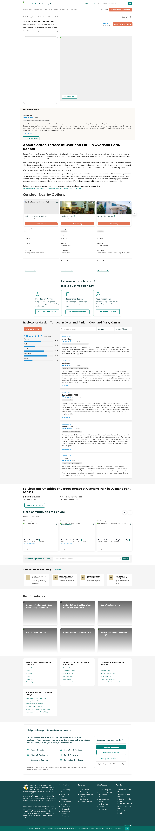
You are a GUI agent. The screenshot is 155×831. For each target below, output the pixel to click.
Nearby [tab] (25, 516)
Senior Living (27, 17)
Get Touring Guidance (107, 311)
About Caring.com (105, 790)
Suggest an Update (111, 747)
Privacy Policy (66, 809)
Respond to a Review (111, 752)
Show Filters (121, 329)
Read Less (58, 569)
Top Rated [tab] (35, 516)
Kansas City (29, 679)
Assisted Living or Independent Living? (114, 633)
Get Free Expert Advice (47, 311)
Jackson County (68, 673)
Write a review (33, 329)
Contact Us (102, 809)
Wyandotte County (69, 671)
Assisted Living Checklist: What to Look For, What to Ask (77, 606)
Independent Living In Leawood (36, 698)
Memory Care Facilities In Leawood (37, 701)
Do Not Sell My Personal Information (66, 814)
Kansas (34, 17)
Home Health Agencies (107, 679)
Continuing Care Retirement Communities (113, 682)
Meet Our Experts (105, 792)
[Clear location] (120, 558)
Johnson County (68, 668)
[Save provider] (130, 16)
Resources (64, 799)
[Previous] (124, 512)
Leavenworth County (69, 682)
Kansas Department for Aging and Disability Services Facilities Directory (52, 188)
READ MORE (27, 134)
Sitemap (64, 804)
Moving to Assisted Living (37, 632)
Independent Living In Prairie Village (37, 712)
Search (125, 559)
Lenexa (28, 671)
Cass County (67, 679)
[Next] (130, 512)
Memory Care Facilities (107, 673)
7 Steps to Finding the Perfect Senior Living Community (39, 606)
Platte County (67, 676)
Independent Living (106, 676)
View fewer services (35, 505)
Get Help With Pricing (122, 24)
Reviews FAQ (103, 804)
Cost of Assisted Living (110, 605)
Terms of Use (40, 815)
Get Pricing (41, 224)
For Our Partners (86, 801)
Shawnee (29, 673)
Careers (101, 806)
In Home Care (104, 668)
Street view (70, 97)
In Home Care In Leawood (34, 706)
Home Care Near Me (124, 804)
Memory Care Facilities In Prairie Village (38, 709)
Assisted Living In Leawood (34, 703)
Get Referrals (84, 799)
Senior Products (66, 801)
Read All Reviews (31, 138)
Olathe (28, 676)
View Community (30, 271)
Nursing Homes (66, 336)
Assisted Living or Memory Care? (77, 632)
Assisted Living (27, 113)
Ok (127, 828)
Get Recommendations (77, 311)
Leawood (29, 668)
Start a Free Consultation (120, 9)
